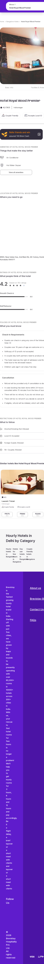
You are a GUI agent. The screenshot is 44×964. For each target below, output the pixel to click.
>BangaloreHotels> (12, 21)
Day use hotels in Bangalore (22, 554)
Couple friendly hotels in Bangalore (28, 554)
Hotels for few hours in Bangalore (15, 555)
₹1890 (22, 514)
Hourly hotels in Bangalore (8, 553)
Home (2, 21)
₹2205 (38, 514)
